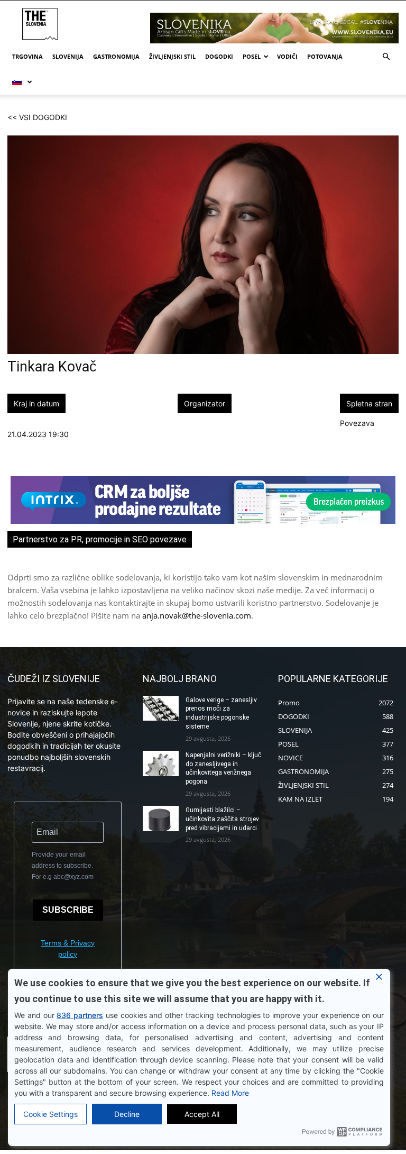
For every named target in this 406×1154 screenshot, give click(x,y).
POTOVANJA (325, 56)
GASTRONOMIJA (116, 56)
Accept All (201, 1114)
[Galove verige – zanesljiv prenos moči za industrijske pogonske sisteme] (161, 708)
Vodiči (287, 56)
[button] (386, 57)
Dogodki (219, 56)
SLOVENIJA (68, 56)
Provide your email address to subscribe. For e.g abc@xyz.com (63, 865)
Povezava (357, 423)
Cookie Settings (50, 1114)
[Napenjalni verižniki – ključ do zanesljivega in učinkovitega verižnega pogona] (161, 763)
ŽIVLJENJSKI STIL (172, 56)
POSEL (252, 56)
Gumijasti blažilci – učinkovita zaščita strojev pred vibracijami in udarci (222, 819)
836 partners (80, 1015)
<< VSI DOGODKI (37, 117)
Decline (127, 1114)
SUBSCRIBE (68, 909)
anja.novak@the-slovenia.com (196, 615)
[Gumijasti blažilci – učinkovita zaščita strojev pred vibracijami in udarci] (161, 818)
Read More (230, 1092)
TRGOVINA (27, 56)
